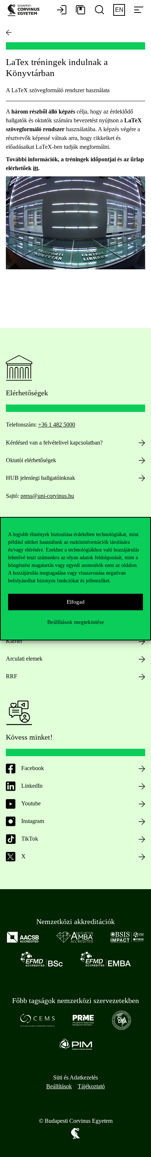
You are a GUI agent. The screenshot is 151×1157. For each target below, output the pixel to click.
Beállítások (59, 1086)
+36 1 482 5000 (56, 424)
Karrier (14, 641)
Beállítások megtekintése (75, 622)
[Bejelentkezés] (61, 10)
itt (35, 168)
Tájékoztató (91, 1086)
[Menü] (138, 10)
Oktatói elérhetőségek (31, 460)
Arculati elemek (24, 658)
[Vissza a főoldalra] (9, 32)
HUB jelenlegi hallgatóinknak (40, 478)
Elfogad (76, 602)
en (119, 10)
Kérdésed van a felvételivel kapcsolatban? (54, 442)
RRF (11, 676)
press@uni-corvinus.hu (47, 496)
